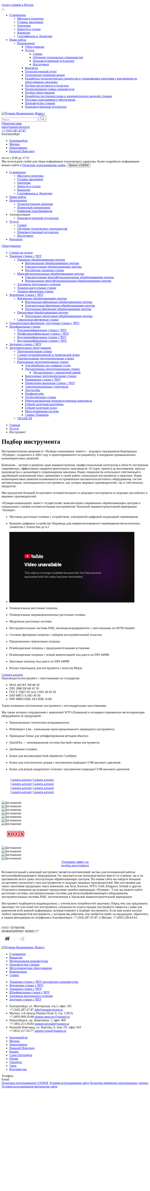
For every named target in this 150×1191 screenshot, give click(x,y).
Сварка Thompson (37, 414)
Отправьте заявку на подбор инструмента (75, 863)
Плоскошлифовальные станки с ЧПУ (42, 330)
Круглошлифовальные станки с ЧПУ (41, 337)
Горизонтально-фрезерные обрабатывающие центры (60, 305)
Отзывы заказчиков (30, 22)
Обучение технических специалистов (58, 57)
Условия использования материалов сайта (29, 1086)
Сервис (38, 53)
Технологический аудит (41, 71)
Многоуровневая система (42, 411)
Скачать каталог (12, 674)
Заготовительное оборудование (30, 347)
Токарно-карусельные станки (36, 287)
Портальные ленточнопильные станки (43, 362)
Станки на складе (21, 252)
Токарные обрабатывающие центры (41, 259)
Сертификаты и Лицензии (34, 36)
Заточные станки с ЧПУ (25, 344)
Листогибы (32, 390)
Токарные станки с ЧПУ (25, 256)
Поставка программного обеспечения (50, 99)
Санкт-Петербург (20, 1055)
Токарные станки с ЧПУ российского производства (43, 981)
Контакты (31, 68)
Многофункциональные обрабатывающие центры (50, 273)
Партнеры (24, 25)
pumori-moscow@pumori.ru (52, 1016)
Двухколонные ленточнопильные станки (52, 369)
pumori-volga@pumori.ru (50, 1030)
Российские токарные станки (44, 270)
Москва (14, 144)
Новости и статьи (29, 29)
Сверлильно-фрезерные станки (38, 319)
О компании (17, 15)
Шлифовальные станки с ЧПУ (29, 992)
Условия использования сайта (69, 1083)
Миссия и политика (30, 18)
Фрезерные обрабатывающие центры (42, 298)
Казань (14, 1051)
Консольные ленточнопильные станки (50, 376)
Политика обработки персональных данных (119, 1083)
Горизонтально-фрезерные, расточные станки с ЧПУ (44, 323)
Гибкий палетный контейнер (44, 404)
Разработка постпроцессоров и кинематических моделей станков (68, 96)
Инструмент (41, 64)
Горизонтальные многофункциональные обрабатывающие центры (69, 277)
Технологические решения (35, 204)
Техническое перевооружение (45, 75)
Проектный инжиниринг (34, 207)
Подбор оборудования (39, 92)
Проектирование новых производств (49, 89)
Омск (13, 1065)
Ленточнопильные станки (34, 351)
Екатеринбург (18, 140)
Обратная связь (12, 123)
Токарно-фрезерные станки (35, 291)
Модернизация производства (28, 961)
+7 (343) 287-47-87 (14, 130)
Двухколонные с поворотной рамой (56, 372)
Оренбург (15, 1062)
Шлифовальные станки (24, 326)
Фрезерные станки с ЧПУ (26, 295)
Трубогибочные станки (40, 397)
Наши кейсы (17, 39)
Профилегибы (34, 393)
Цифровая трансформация (34, 211)
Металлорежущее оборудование (30, 968)
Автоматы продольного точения (38, 284)
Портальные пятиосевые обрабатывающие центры (59, 316)
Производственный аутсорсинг (54, 61)
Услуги (29, 50)
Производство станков (40, 103)
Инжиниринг (26, 43)
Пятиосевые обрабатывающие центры (42, 312)
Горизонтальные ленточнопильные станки (45, 358)
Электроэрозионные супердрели (46, 386)
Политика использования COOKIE (25, 1083)
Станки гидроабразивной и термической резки (48, 354)
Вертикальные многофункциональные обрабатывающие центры (68, 280)
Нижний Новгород (22, 151)
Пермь (13, 1058)
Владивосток (18, 1069)
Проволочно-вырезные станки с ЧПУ (50, 383)
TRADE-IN (24, 418)
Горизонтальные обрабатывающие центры (53, 266)
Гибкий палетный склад (41, 407)
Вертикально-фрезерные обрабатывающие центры (58, 302)
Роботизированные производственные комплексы (58, 400)
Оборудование (34, 46)
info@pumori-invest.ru (16, 127)
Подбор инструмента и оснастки (47, 85)
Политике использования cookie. (44, 165)
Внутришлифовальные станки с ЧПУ (42, 340)
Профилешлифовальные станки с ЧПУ (43, 333)
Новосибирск (18, 147)
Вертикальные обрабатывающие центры (52, 263)
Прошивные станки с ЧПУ (43, 379)
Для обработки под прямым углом (48, 365)
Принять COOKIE (79, 165)
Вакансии (23, 32)
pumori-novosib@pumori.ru (52, 1023)
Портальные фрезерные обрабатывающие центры (58, 309)
